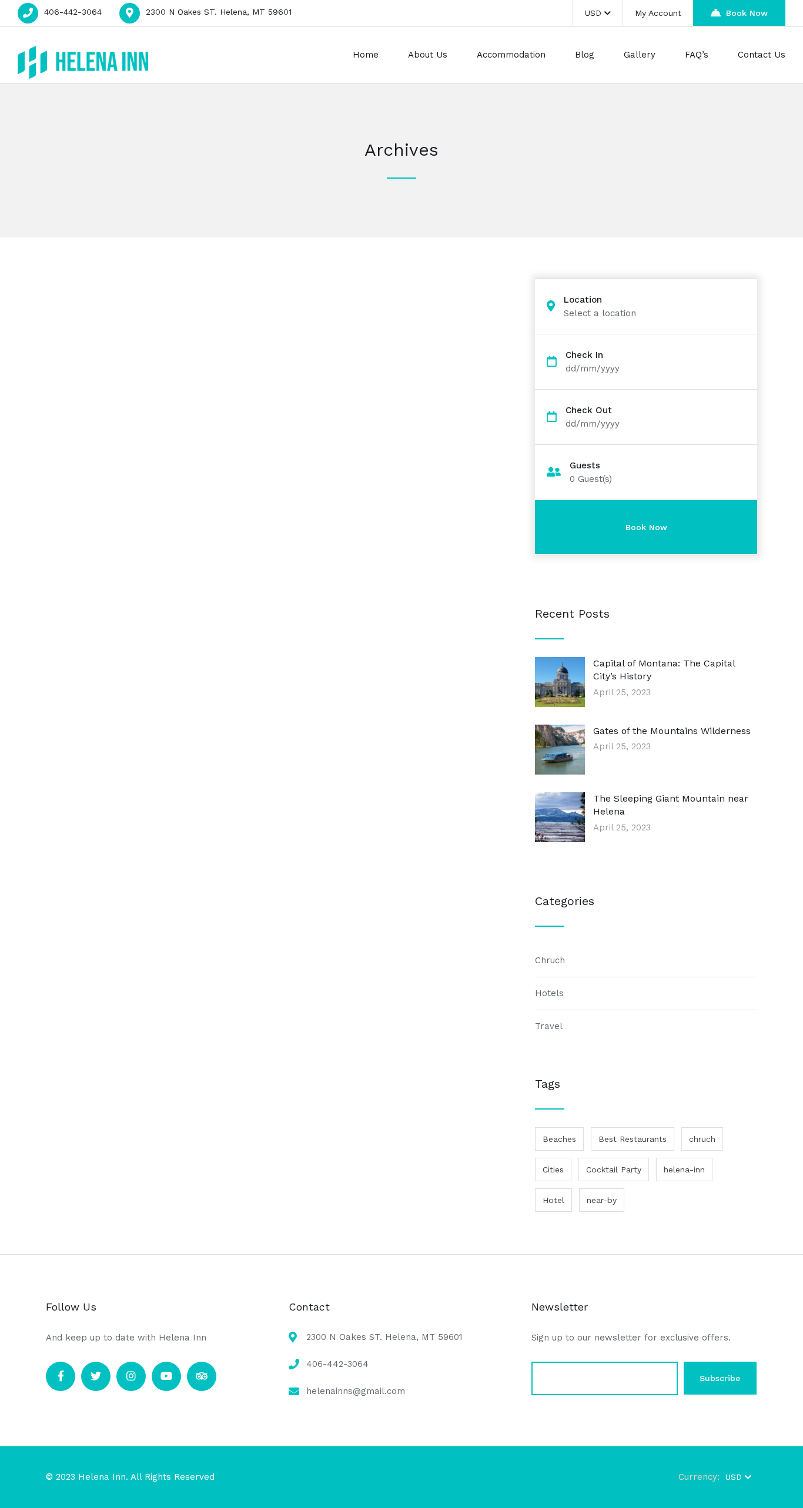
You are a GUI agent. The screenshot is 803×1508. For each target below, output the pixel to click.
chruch (702, 1139)
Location (583, 300)
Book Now (747, 13)
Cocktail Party (613, 1169)
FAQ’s (696, 54)
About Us (427, 54)
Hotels (549, 993)
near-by (602, 1200)
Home (366, 54)
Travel (549, 1026)
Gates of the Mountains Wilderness (672, 730)
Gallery (639, 54)
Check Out (589, 410)
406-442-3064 (73, 11)
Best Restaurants (632, 1139)
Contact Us (761, 54)
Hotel (553, 1200)
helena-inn (684, 1169)
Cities (553, 1169)
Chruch (550, 960)
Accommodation (511, 54)
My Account (658, 13)
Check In (584, 355)
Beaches (559, 1139)
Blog (584, 54)
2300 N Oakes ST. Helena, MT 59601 (219, 11)
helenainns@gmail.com (355, 1391)
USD (593, 13)
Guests (585, 465)
